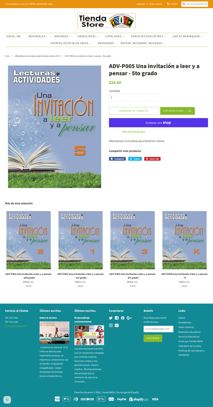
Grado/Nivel (87, 36)
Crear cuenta (155, 4)
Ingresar (141, 4)
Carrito (174, 4)
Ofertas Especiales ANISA (69, 43)
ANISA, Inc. (14, 36)
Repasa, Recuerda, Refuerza (142, 43)
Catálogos (114, 36)
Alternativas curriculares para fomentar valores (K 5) (37, 56)
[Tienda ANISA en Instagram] (111, 326)
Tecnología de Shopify (127, 392)
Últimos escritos (50, 311)
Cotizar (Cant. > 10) (177, 111)
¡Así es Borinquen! (187, 36)
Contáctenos (184, 322)
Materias (62, 36)
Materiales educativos (189, 332)
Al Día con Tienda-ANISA (190, 341)
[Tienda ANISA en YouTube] (117, 326)
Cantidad (114, 91)
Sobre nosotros (186, 327)
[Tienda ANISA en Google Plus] (129, 318)
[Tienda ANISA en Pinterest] (122, 318)
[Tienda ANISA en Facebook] (117, 318)
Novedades (106, 43)
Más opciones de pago (133, 131)
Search (181, 318)
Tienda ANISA (108, 392)
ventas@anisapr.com (15, 326)
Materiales (37, 36)
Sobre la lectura (48, 318)
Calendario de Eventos (189, 346)
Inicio (7, 56)
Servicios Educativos (147, 36)
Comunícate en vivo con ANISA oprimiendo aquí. (29, 4)
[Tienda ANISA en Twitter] (111, 318)
